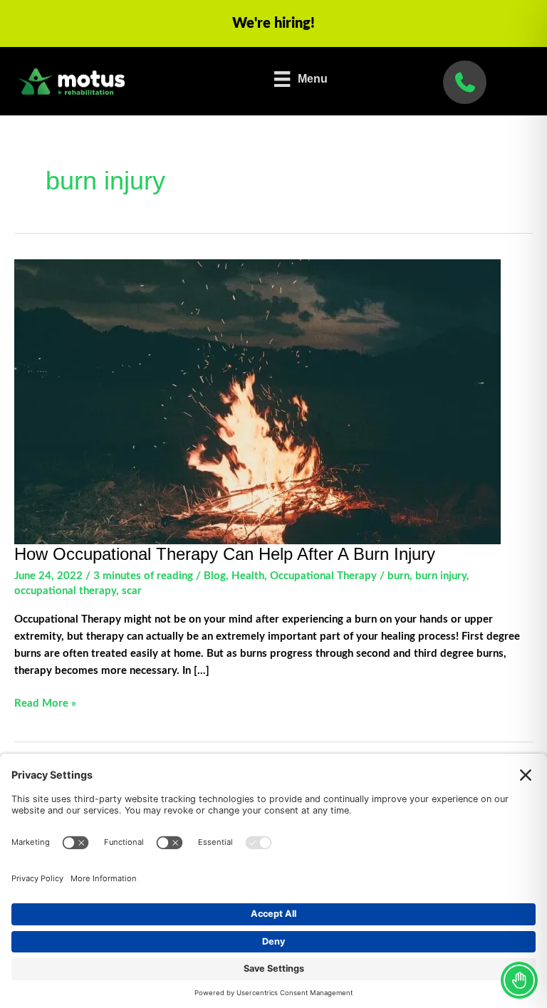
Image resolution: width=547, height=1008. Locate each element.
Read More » (45, 704)
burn (398, 576)
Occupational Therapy (323, 576)
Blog (215, 576)
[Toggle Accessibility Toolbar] (519, 980)
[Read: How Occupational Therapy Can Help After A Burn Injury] (257, 401)
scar (132, 591)
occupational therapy (65, 591)
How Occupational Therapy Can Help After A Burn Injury (224, 554)
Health (247, 576)
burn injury (441, 576)
